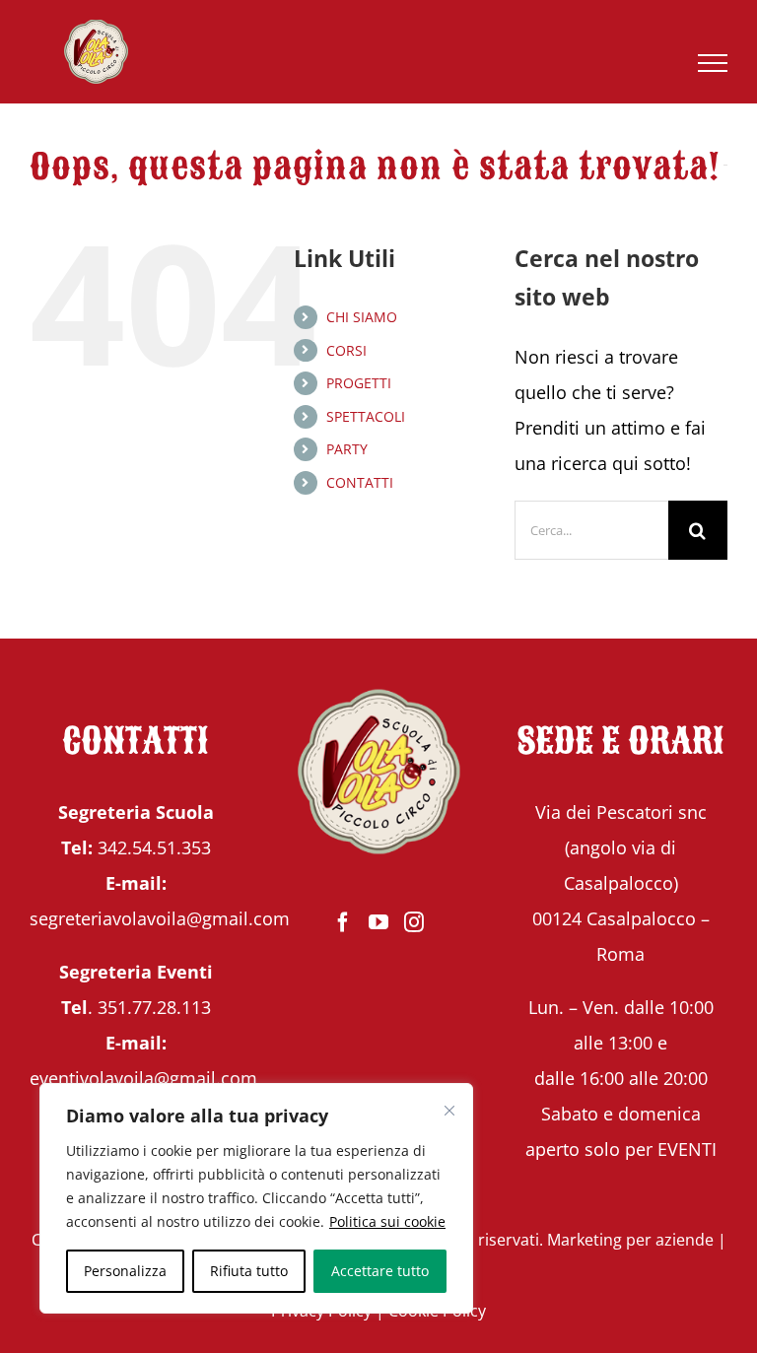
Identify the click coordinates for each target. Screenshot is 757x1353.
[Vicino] (449, 1110)
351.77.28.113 (154, 1007)
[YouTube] (378, 922)
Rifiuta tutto (249, 1270)
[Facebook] (343, 922)
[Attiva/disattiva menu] (713, 63)
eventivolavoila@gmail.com (143, 1078)
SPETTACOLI (365, 416)
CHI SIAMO (361, 316)
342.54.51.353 (154, 847)
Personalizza (125, 1270)
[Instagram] (414, 922)
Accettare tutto (380, 1270)
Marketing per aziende (630, 1240)
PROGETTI (358, 382)
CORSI (346, 350)
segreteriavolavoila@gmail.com (160, 918)
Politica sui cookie (387, 1221)
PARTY (347, 449)
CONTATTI (359, 482)
